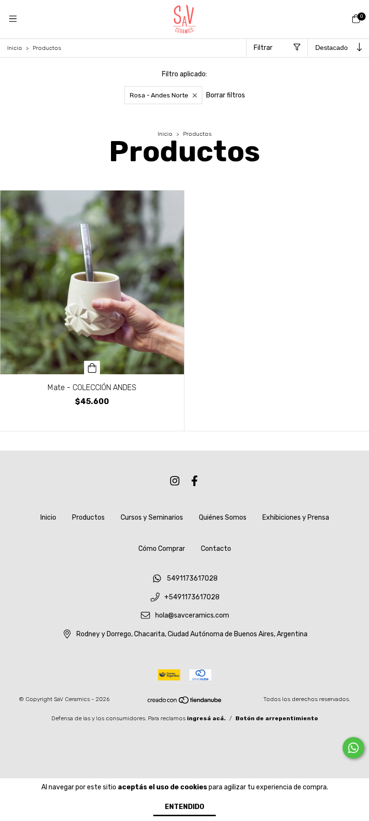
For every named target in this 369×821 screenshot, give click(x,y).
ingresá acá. (206, 718)
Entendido (184, 807)
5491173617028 (192, 578)
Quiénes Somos (222, 517)
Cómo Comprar (161, 549)
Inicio (14, 48)
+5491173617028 (192, 597)
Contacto (216, 549)
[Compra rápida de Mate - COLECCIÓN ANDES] (92, 367)
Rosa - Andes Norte (159, 95)
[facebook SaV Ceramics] (194, 481)
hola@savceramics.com (192, 616)
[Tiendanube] (185, 702)
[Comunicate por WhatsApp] (353, 748)
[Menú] (13, 19)
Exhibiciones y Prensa (295, 517)
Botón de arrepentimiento (276, 718)
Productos (88, 517)
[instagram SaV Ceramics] (175, 481)
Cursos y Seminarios (152, 517)
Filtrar (263, 48)
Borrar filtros (225, 95)
